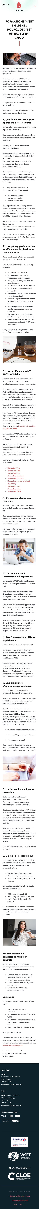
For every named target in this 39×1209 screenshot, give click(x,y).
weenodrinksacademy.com (13, 1045)
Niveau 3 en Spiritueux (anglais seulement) (18, 482)
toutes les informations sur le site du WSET (19, 427)
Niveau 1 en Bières (14, 488)
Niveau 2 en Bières (14, 491)
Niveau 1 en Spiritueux (15, 475)
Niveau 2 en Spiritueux (15, 478)
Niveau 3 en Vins (13, 473)
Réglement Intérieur (19, 1205)
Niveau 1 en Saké (13, 486)
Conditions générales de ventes (19, 1200)
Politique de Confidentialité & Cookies (19, 1196)
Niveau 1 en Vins (13, 468)
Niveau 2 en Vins (13, 470)
